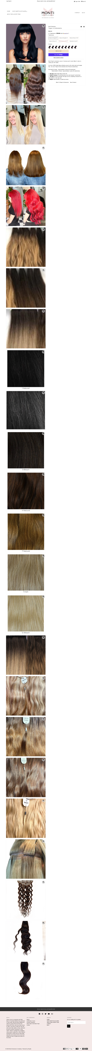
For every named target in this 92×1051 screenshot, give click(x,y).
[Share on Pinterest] (84, 27)
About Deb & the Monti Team (33, 1023)
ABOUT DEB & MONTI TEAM (13, 14)
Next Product (73, 82)
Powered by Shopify (27, 1049)
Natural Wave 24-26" (63, 41)
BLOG (83, 12)
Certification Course (31, 1021)
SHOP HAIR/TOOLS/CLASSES (19, 11)
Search (28, 1019)
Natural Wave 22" (53, 41)
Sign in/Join (77, 1)
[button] (66, 33)
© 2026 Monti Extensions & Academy (14, 1049)
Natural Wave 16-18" (74, 38)
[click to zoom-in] (43, 25)
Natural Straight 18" (53, 38)
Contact (28, 1025)
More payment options (58, 57)
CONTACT (77, 12)
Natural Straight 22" (63, 38)
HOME (8, 11)
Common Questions (31, 1022)
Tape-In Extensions (64, 82)
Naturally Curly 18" (73, 41)
